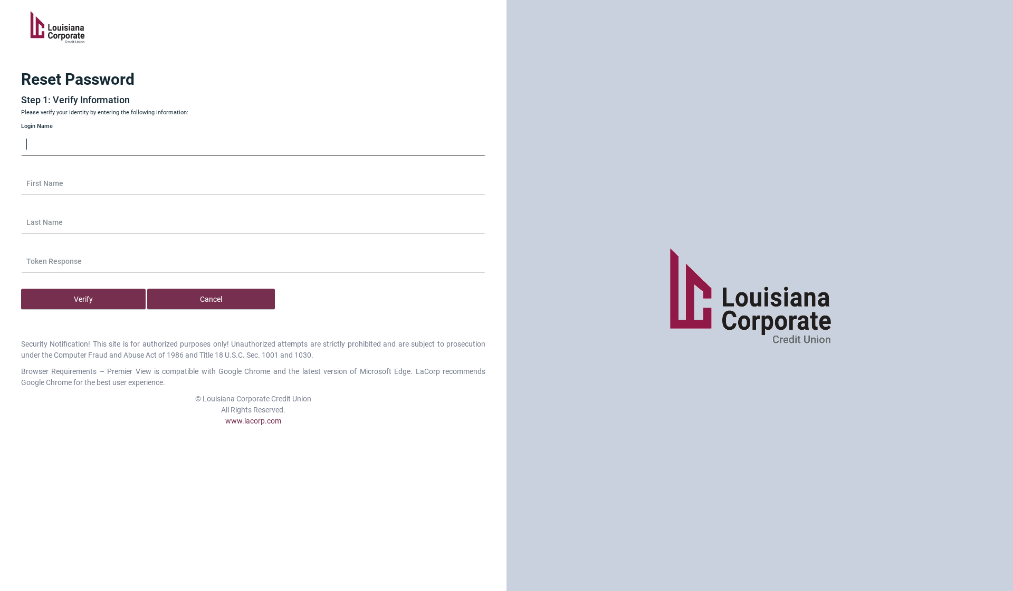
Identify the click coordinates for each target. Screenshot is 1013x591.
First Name (44, 183)
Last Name (44, 222)
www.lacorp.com (253, 421)
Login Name (37, 126)
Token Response (54, 261)
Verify (83, 299)
